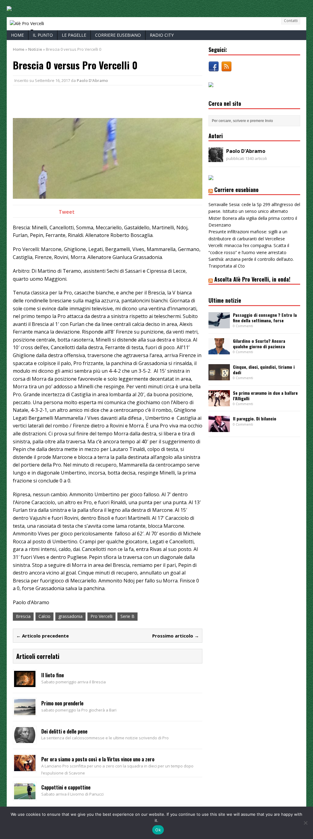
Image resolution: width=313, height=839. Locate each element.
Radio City (162, 35)
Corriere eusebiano (118, 35)
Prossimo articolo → (175, 636)
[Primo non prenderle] (24, 711)
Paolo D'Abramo (92, 80)
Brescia (23, 616)
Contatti (291, 20)
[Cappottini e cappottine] (24, 796)
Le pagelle (74, 35)
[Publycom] (9, 7)
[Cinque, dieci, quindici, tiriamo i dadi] (219, 376)
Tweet (67, 212)
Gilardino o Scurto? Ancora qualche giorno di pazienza (259, 343)
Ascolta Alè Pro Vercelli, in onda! (252, 279)
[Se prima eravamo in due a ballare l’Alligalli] (219, 402)
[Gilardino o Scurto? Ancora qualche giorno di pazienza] (219, 350)
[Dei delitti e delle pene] (24, 739)
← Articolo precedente (42, 636)
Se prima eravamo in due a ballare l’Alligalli (265, 395)
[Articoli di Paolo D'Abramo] (215, 158)
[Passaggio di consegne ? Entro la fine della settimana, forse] (219, 324)
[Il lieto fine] (24, 683)
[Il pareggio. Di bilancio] (219, 428)
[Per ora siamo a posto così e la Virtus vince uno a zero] (24, 768)
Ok (158, 829)
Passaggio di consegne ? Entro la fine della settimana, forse (265, 317)
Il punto (43, 35)
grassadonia (70, 616)
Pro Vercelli (101, 616)
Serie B (127, 616)
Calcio (44, 616)
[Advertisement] (84, 100)
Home (17, 35)
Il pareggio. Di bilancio (254, 418)
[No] (305, 823)
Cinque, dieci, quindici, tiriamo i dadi (264, 369)
